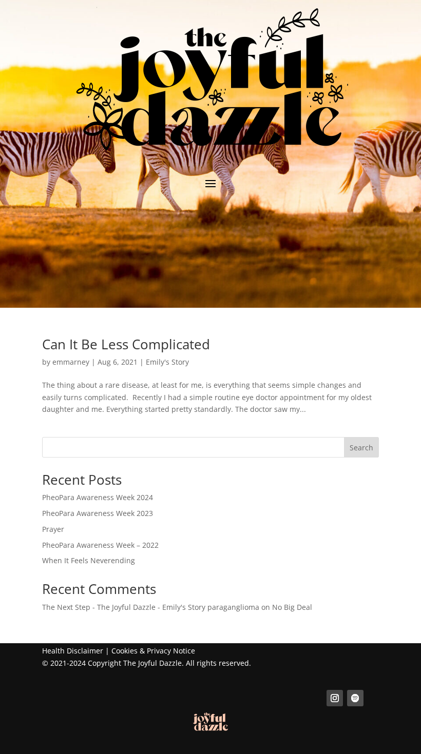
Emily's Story (167, 362)
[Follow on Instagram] (335, 698)
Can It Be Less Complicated (126, 344)
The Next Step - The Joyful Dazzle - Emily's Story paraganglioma (150, 607)
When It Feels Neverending (88, 560)
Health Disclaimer (72, 651)
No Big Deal (292, 607)
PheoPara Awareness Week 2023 (97, 513)
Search (361, 447)
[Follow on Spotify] (355, 698)
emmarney (70, 362)
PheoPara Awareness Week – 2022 (100, 545)
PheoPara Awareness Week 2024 (97, 497)
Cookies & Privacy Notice (153, 651)
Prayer (53, 529)
